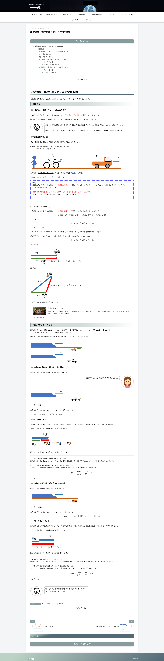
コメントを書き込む (82, 644)
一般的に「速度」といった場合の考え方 (55, 51)
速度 (73, 173)
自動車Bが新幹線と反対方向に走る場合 (54, 67)
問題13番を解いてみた (45, 57)
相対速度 (41, 49)
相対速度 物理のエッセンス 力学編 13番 (49, 46)
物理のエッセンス (36, 604)
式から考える (48, 62)
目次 (80, 41)
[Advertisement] (82, 84)
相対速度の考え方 (47, 54)
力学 (45, 604)
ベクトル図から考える (51, 64)
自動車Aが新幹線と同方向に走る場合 (53, 59)
